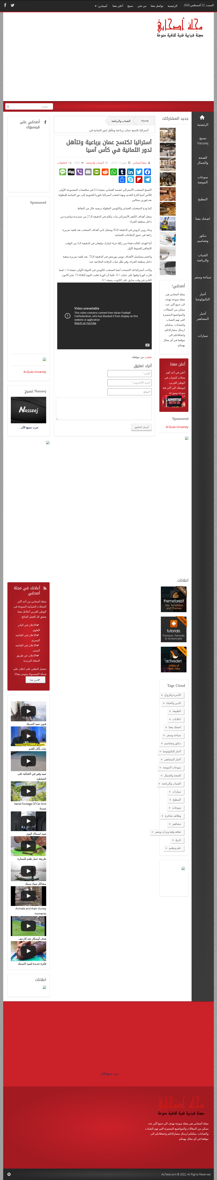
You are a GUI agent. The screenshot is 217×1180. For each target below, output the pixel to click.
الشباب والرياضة (121, 121)
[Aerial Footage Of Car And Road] (28, 791)
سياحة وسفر (174, 735)
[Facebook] (4, 5)
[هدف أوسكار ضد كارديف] (28, 926)
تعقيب (148, 357)
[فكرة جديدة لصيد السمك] (28, 951)
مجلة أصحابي (139, 162)
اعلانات (176, 719)
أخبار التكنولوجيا (172, 751)
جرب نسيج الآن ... (108, 1074)
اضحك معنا (175, 727)
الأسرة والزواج (172, 695)
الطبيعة (176, 711)
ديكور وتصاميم (172, 743)
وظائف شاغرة (173, 816)
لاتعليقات (62, 162)
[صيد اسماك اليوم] (28, 821)
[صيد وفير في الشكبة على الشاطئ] (28, 761)
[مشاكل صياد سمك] (28, 871)
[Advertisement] (79, 61)
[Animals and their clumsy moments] (28, 896)
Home (145, 121)
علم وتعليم (175, 848)
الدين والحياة (173, 703)
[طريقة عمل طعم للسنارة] (28, 846)
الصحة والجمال (172, 775)
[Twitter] (12, 5)
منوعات (176, 807)
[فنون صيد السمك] (28, 711)
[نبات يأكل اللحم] (28, 736)
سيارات (176, 791)
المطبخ (177, 799)
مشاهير (176, 824)
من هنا (33, 680)
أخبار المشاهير (172, 759)
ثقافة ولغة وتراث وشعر (168, 832)
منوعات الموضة (172, 767)
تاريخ (178, 840)
